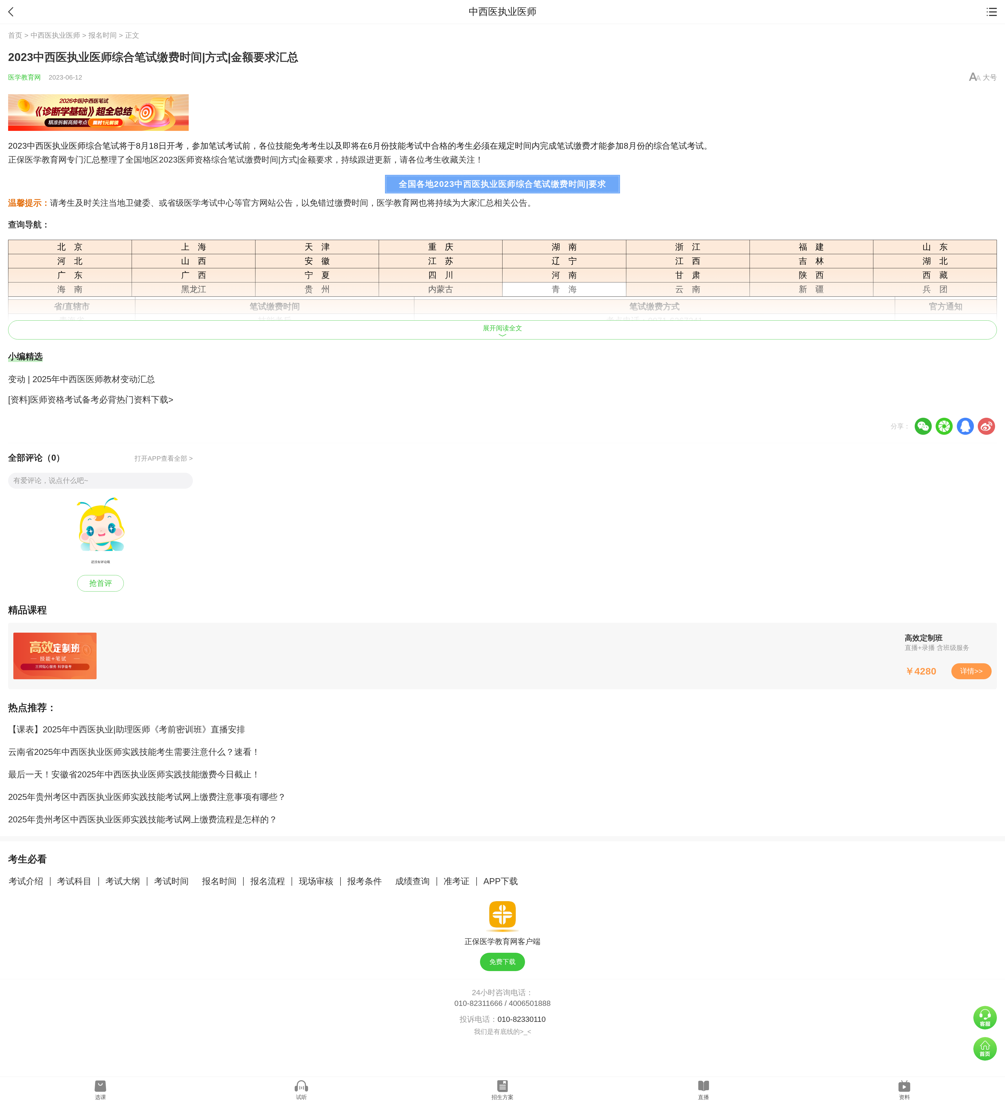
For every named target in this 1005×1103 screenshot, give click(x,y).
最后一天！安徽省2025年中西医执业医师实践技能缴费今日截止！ (134, 774)
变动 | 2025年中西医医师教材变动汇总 (81, 379)
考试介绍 (26, 881)
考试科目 (74, 881)
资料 (904, 1097)
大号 (990, 77)
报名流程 (267, 881)
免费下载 (502, 961)
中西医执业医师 (55, 35)
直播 (703, 1097)
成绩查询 (412, 881)
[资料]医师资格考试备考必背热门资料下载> (90, 399)
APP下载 (500, 881)
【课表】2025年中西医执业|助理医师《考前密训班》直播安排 (126, 729)
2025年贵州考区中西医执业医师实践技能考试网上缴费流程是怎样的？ (142, 819)
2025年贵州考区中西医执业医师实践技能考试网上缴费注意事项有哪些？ (147, 797)
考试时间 (171, 881)
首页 (15, 35)
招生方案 (502, 1097)
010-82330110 (522, 1019)
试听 (301, 1097)
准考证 (457, 881)
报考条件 (364, 881)
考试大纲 (122, 881)
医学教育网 (24, 77)
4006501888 (530, 1003)
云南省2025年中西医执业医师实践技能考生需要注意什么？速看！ (134, 752)
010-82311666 (478, 1003)
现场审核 (316, 881)
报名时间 (102, 35)
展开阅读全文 (502, 328)
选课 (100, 1097)
